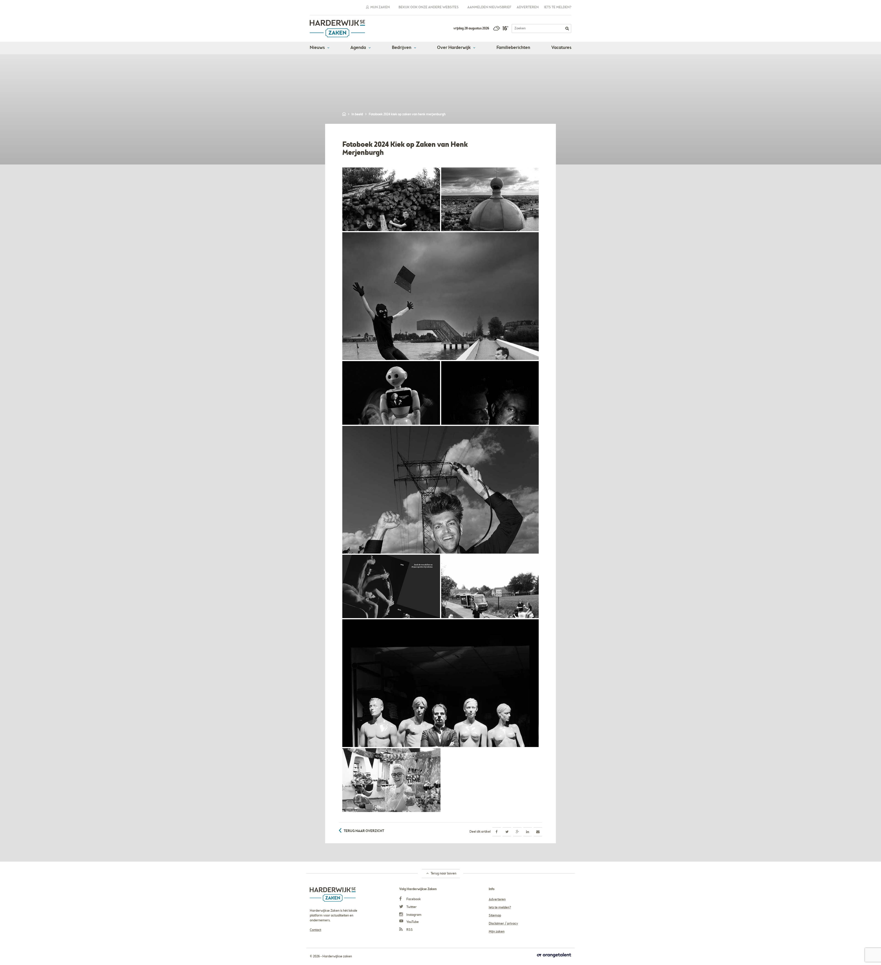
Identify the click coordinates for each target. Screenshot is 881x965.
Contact (315, 930)
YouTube (412, 922)
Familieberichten (513, 48)
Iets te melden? (557, 7)
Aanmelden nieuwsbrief (489, 7)
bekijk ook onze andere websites (429, 7)
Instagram (413, 915)
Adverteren (528, 7)
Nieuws (318, 48)
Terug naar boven (443, 873)
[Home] (344, 114)
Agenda (358, 48)
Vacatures (561, 48)
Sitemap (495, 915)
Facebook (413, 899)
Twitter (411, 907)
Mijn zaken (380, 7)
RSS (409, 930)
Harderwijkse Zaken (337, 28)
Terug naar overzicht (364, 831)
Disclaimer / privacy (503, 923)
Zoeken (567, 28)
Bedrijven (402, 48)
